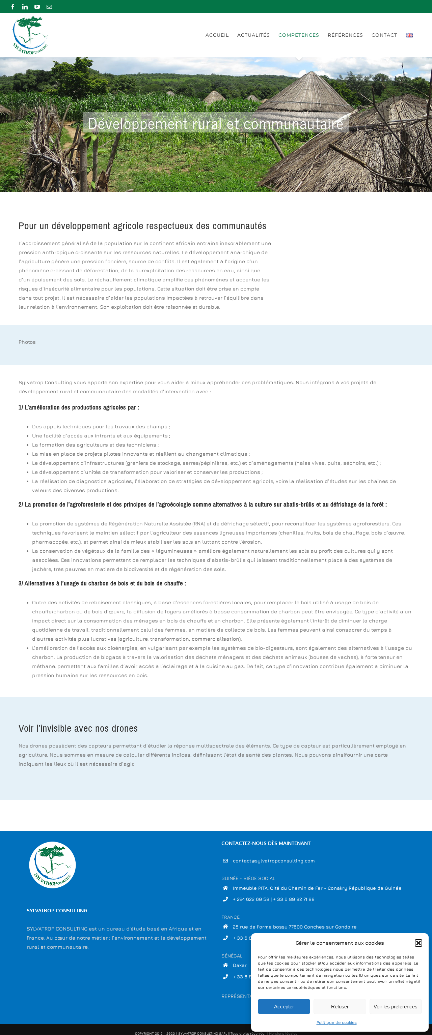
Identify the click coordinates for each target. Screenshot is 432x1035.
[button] (418, 943)
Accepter (284, 1006)
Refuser (340, 1006)
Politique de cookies (337, 1022)
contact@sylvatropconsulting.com (274, 860)
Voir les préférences (395, 1006)
